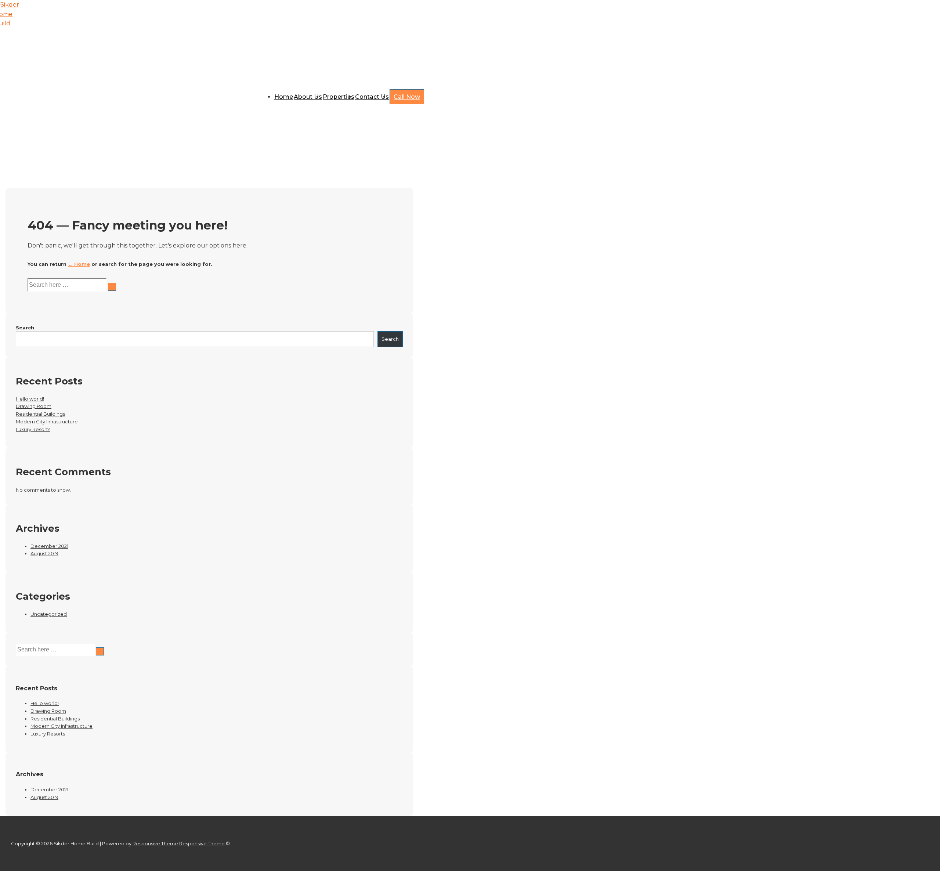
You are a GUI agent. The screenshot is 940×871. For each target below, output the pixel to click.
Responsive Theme (155, 843)
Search (25, 327)
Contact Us (372, 96)
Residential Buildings (40, 414)
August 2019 (44, 553)
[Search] (112, 287)
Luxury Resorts (33, 429)
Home (283, 96)
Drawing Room (33, 406)
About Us (308, 96)
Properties (338, 96)
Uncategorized (48, 614)
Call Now (407, 96)
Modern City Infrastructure (47, 421)
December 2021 (49, 546)
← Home (79, 264)
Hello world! (30, 399)
